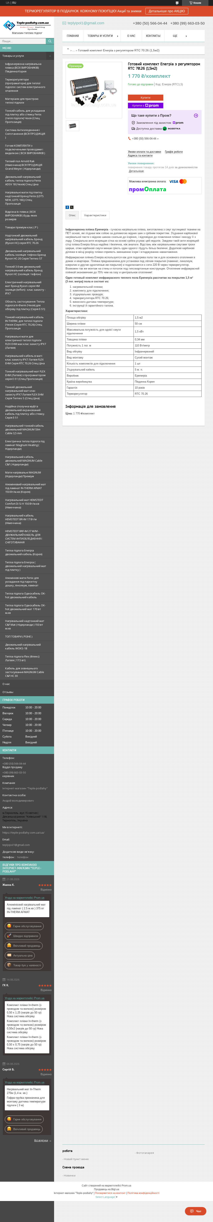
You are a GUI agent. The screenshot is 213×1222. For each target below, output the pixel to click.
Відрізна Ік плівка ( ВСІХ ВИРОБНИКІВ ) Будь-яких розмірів (21, 215)
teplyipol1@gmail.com (16, 845)
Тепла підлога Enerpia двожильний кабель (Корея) (23, 552)
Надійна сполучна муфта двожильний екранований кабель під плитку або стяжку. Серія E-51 (25, 411)
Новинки (70, 1175)
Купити (145, 97)
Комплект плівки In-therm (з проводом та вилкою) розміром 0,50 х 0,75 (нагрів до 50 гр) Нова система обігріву (26, 1042)
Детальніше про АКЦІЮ (167, 11)
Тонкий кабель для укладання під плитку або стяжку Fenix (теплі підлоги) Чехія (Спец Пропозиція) (25, 116)
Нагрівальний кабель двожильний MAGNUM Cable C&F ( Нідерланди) (23, 460)
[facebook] (67, 208)
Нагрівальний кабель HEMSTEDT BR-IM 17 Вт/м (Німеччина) (21, 519)
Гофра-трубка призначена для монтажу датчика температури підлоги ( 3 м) (26, 1101)
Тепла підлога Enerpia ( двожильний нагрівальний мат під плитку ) (25, 566)
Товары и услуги (13, 56)
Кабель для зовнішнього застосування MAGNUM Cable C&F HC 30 (24, 672)
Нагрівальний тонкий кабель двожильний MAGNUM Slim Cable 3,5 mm (24, 429)
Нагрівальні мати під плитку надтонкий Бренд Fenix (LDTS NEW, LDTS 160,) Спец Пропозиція (24, 197)
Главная (73, 35)
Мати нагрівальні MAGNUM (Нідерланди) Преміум (23, 474)
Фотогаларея (145, 1153)
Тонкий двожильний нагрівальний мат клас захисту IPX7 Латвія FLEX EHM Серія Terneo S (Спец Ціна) (24, 392)
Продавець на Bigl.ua (106, 1189)
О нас (6, 684)
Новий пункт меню (76, 1159)
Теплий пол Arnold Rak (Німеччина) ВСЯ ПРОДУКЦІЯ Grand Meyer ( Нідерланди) (23, 165)
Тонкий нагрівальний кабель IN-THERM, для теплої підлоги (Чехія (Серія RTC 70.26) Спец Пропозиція (24, 322)
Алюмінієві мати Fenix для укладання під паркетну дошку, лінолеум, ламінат (22, 581)
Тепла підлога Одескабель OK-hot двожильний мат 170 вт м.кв (25, 609)
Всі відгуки (41, 1140)
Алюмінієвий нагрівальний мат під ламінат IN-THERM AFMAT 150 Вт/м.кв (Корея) (25, 488)
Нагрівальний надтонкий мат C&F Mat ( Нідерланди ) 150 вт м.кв (24, 624)
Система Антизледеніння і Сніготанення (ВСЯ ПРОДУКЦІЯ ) (25, 133)
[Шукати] (50, 41)
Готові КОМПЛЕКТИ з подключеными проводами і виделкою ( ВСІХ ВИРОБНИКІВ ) (25, 149)
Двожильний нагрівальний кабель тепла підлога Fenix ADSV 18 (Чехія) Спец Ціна (23, 180)
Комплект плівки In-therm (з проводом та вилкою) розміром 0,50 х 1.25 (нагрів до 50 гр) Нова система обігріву (26, 1010)
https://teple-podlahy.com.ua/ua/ (23, 832)
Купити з (138, 105)
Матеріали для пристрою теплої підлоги (21, 100)
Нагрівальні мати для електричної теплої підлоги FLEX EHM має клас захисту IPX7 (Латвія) (25, 342)
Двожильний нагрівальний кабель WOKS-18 (23, 646)
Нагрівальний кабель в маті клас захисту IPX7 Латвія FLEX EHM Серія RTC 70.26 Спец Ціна (25, 359)
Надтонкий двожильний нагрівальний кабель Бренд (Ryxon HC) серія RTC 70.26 (23, 239)
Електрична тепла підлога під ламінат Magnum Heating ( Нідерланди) (25, 445)
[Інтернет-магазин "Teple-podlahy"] (27, 25)
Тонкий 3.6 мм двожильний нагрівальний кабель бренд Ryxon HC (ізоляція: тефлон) (23, 270)
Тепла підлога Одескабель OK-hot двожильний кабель (25, 595)
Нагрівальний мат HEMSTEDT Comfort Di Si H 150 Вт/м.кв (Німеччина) (24, 503)
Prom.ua (126, 1185)
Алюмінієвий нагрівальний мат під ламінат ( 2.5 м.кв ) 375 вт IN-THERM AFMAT (26, 908)
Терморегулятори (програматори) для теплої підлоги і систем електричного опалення (25, 85)
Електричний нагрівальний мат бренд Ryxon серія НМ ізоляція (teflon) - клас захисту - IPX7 (25, 287)
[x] (71, 208)
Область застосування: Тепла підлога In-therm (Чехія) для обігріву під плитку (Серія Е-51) (25, 305)
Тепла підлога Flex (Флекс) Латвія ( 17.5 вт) (22, 658)
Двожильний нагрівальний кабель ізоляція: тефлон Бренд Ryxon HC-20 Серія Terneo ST (25, 254)
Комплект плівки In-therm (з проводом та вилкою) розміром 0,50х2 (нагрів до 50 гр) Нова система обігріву (26, 1026)
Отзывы (7, 692)
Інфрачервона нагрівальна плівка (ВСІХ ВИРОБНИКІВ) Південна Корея (23, 67)
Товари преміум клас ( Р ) (21, 227)
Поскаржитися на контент (110, 1193)
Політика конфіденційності (143, 1193)
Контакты (153, 35)
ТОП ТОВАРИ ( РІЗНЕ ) (18, 636)
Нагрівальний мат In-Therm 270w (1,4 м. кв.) (24, 1091)
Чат (198, 1211)
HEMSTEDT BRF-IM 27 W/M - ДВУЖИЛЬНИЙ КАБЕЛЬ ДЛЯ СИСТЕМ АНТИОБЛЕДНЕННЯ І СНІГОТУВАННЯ (23, 536)
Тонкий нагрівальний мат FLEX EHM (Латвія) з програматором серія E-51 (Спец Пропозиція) (25, 375)
